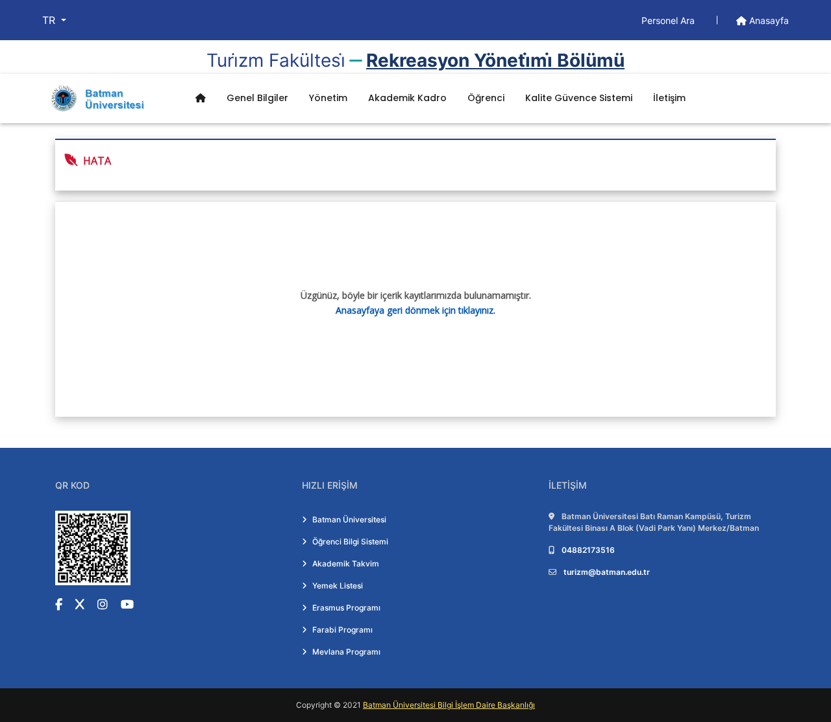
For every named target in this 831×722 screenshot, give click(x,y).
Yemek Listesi (337, 585)
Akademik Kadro (407, 97)
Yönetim (328, 97)
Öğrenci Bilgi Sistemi (350, 541)
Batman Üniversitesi (349, 519)
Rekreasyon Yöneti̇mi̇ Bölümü (495, 60)
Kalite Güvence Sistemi (578, 97)
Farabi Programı (342, 630)
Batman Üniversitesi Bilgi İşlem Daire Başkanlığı (449, 705)
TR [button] (50, 20)
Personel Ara (669, 20)
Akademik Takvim (345, 563)
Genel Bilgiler (257, 97)
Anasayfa (768, 20)
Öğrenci (485, 97)
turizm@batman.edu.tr (607, 572)
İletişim (669, 97)
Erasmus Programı (346, 607)
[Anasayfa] (200, 98)
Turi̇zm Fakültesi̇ (275, 60)
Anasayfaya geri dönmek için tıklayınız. (415, 310)
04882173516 (588, 550)
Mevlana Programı (346, 652)
